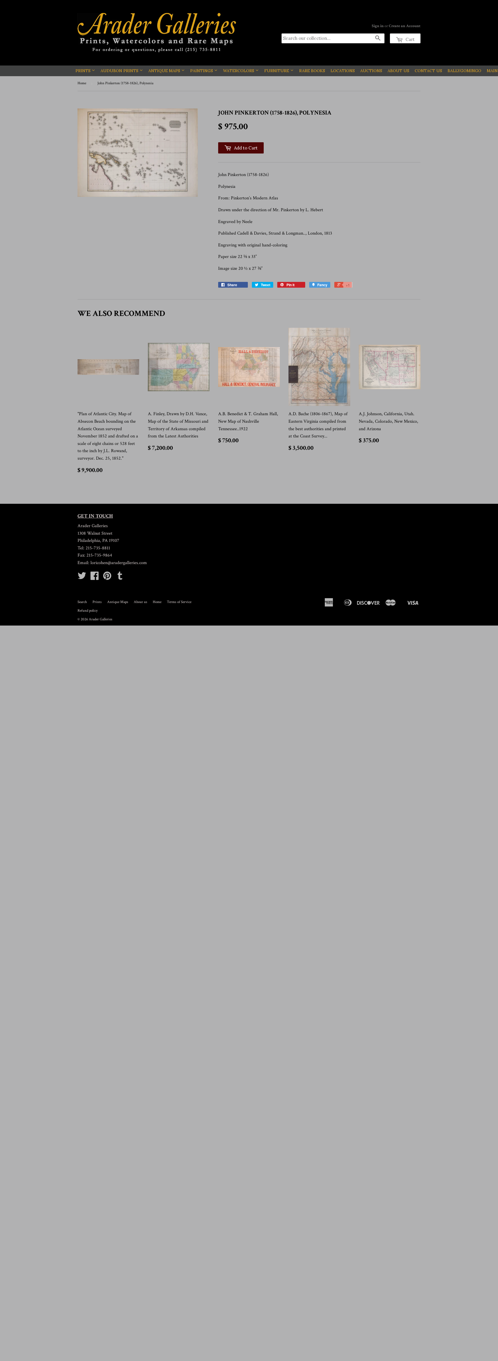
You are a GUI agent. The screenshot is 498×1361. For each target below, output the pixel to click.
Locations (350, 70)
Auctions (379, 70)
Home (82, 83)
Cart (409, 39)
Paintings (210, 70)
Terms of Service (179, 602)
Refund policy (88, 610)
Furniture (285, 70)
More (401, 70)
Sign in (378, 26)
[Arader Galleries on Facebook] (94, 578)
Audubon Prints (127, 70)
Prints (91, 70)
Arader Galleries (100, 619)
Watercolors (247, 70)
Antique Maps (172, 70)
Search (82, 602)
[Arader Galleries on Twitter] (82, 578)
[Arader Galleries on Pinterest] (107, 578)
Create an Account (404, 26)
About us (140, 602)
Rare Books (320, 70)
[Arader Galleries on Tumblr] (120, 578)
